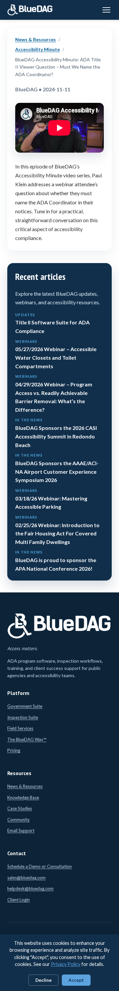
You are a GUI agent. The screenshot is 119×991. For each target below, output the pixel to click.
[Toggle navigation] (106, 10)
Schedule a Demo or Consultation (39, 866)
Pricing (13, 750)
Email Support (20, 830)
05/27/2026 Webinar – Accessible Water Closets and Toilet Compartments (56, 354)
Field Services (20, 728)
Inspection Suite (22, 717)
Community (18, 819)
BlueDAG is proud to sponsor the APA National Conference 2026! (55, 560)
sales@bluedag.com (26, 877)
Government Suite (24, 706)
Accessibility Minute (37, 49)
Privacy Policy (65, 964)
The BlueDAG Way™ (26, 739)
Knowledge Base (23, 797)
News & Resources (35, 39)
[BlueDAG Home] (30, 10)
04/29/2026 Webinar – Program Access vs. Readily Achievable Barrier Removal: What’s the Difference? (53, 393)
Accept (76, 980)
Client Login (18, 899)
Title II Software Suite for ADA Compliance (52, 323)
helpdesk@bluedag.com (30, 888)
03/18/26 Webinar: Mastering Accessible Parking (51, 499)
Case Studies (19, 808)
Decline (43, 980)
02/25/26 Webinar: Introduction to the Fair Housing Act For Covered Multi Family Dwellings (57, 530)
